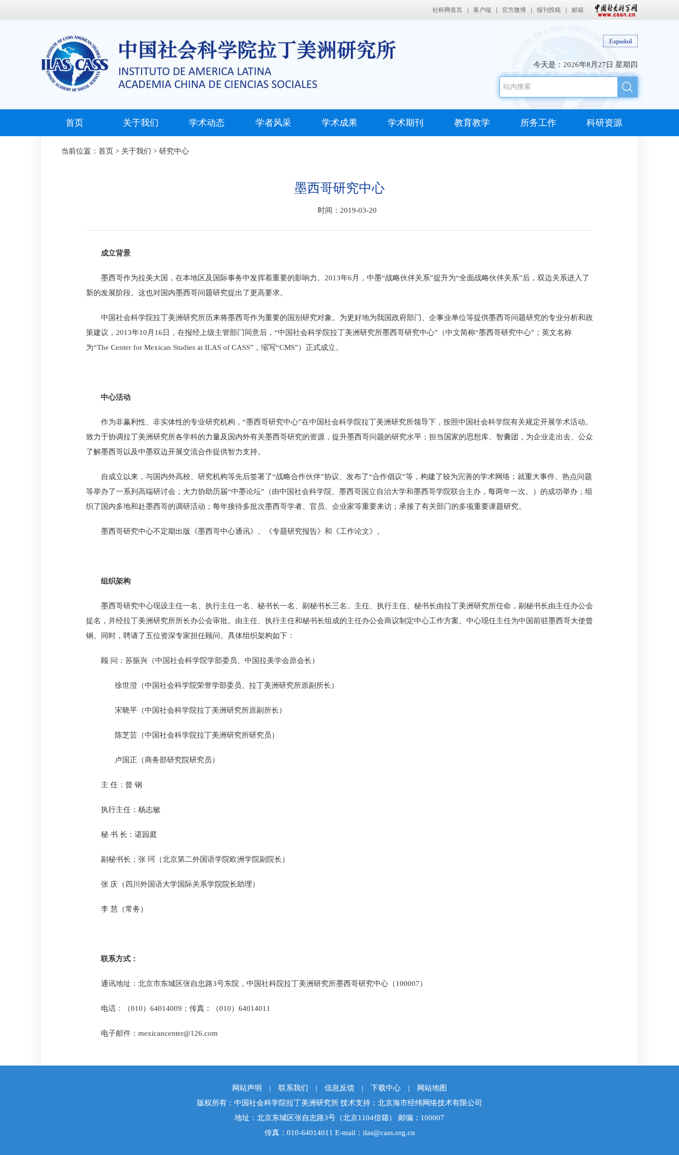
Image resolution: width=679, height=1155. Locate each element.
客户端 (482, 9)
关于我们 (141, 123)
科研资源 (604, 123)
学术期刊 (406, 123)
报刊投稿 (549, 9)
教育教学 (472, 123)
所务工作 (538, 123)
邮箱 (578, 9)
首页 (75, 123)
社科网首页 (447, 9)
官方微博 (514, 9)
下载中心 (386, 1088)
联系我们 (293, 1088)
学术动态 (207, 123)
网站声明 (247, 1088)
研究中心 (174, 151)
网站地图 (432, 1088)
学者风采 (273, 123)
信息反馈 (339, 1088)
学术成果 (339, 123)
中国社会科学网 (614, 10)
